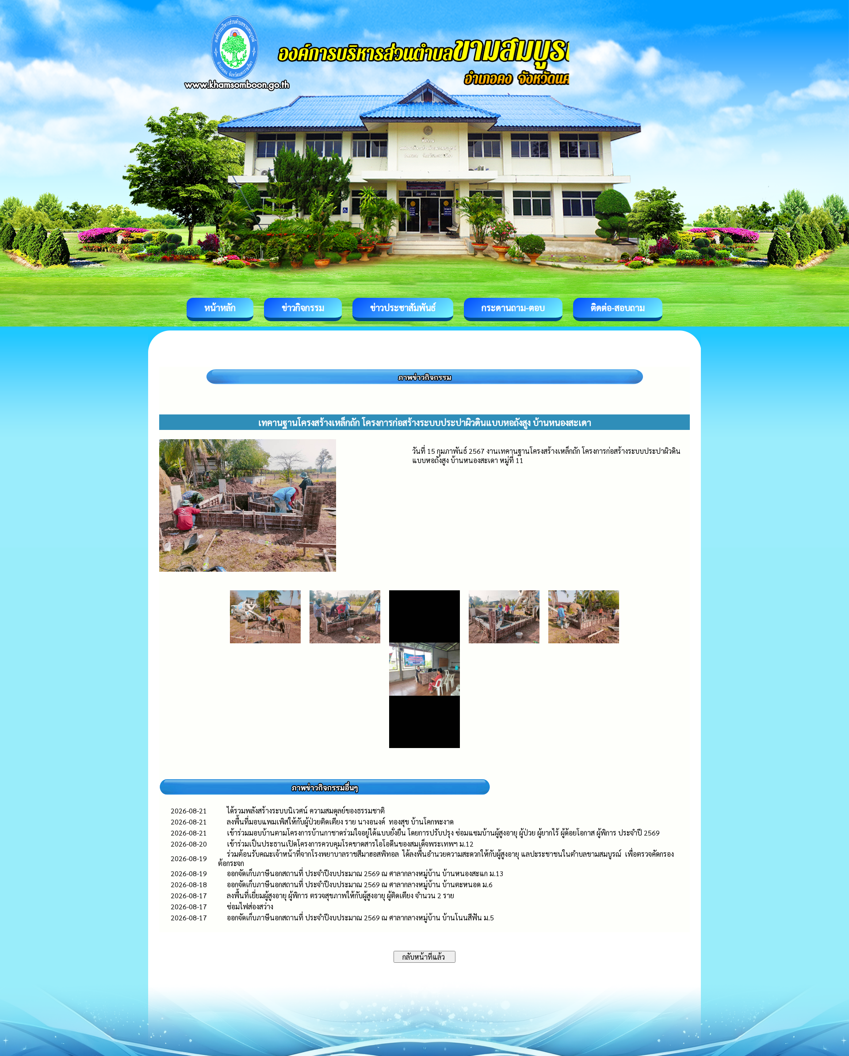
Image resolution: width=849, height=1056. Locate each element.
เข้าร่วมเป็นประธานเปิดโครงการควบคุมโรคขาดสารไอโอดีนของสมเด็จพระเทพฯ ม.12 (350, 843)
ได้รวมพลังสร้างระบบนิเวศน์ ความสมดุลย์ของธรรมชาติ (306, 810)
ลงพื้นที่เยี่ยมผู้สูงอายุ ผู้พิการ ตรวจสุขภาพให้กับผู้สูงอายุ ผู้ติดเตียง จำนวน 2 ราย (340, 895)
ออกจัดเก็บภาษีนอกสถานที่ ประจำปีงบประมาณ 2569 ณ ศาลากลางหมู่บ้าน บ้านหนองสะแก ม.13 (365, 873)
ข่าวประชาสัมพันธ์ (403, 307)
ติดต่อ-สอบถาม (618, 307)
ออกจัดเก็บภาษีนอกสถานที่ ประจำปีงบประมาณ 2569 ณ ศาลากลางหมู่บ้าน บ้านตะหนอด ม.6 (360, 884)
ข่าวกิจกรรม (303, 307)
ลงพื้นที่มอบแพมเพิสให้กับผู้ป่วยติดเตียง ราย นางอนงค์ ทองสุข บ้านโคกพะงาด (340, 821)
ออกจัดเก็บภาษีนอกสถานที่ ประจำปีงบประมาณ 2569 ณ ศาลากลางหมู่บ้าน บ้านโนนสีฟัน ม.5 (360, 917)
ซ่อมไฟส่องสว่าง (250, 906)
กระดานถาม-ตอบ (513, 307)
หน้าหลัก (220, 307)
